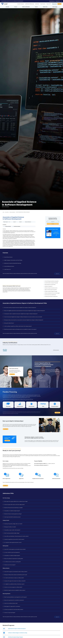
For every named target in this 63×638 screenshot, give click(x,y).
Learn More (57, 412)
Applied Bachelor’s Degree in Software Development (17, 628)
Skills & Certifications (26, 6)
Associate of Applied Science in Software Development (56, 233)
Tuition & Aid (45, 6)
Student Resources (52, 1)
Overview (7, 6)
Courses (15, 6)
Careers (36, 6)
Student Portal (58, 1)
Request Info (54, 3)
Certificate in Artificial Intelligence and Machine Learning (17, 632)
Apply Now (59, 3)
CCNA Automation (56, 350)
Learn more (12, 374)
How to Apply (55, 6)
